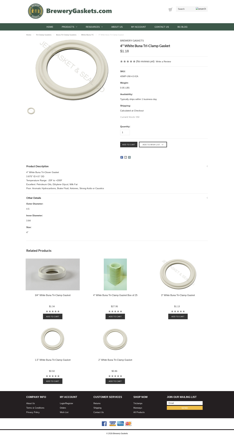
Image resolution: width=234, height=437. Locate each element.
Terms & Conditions (35, 408)
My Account (138, 27)
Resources (93, 27)
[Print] (129, 157)
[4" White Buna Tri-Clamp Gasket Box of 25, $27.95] (115, 274)
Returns (97, 403)
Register (69, 403)
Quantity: (125, 126)
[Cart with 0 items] (170, 9)
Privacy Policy (33, 412)
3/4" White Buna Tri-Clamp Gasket (53, 295)
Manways (137, 408)
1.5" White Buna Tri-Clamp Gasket (53, 359)
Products (68, 27)
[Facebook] (122, 157)
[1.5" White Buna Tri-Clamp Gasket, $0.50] (53, 339)
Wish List (64, 412)
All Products (139, 412)
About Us (117, 27)
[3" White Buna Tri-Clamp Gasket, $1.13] (178, 274)
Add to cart (52, 316)
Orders (63, 408)
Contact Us (162, 27)
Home (49, 27)
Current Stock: (129, 117)
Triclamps (137, 403)
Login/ (62, 403)
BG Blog (182, 27)
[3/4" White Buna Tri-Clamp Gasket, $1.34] (53, 274)
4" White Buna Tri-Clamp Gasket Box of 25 (115, 295)
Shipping (97, 408)
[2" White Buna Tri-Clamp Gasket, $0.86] (115, 339)
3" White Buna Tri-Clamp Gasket (178, 295)
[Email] (125, 157)
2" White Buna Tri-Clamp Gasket (115, 359)
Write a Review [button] (163, 61)
